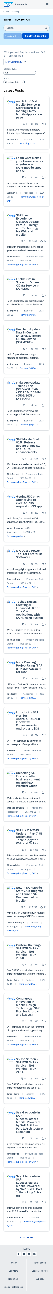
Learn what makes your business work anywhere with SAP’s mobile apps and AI (29, 164)
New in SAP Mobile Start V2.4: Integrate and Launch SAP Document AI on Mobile (29, 894)
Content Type (10, 69)
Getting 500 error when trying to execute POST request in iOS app (29, 501)
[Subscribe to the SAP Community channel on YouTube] (29, 1254)
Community (21, 4)
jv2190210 (11, 694)
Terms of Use (40, 1263)
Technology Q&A (27, 143)
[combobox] (26, 28)
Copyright (13, 1271)
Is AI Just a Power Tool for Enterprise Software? (29, 554)
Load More (26, 1237)
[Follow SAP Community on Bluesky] (24, 1254)
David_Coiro (13, 980)
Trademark (13, 1279)
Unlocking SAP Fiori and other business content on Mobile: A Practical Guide (28, 779)
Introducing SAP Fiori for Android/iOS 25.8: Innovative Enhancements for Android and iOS (29, 720)
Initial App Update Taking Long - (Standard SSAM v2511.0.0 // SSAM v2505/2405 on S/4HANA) (28, 390)
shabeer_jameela (15, 808)
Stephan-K (12, 193)
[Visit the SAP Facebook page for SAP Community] (18, 1254)
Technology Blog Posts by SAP (21, 265)
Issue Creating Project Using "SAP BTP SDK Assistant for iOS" (29, 667)
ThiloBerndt (13, 474)
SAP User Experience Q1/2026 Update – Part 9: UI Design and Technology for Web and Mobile (28, 225)
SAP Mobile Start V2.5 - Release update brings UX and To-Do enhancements (28, 446)
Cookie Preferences (13, 1287)
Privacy (13, 1263)
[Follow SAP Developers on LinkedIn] (34, 1254)
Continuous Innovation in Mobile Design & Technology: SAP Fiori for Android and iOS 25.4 (28, 1006)
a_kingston (12, 311)
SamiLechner (13, 579)
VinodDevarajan (15, 1217)
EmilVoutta (12, 750)
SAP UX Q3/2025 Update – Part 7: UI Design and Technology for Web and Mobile (29, 837)
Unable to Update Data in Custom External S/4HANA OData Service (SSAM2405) (28, 336)
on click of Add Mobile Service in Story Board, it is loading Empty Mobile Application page (29, 109)
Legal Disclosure (40, 1271)
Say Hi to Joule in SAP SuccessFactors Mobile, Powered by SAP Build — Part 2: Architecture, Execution (29, 1122)
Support (40, 1279)
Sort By (7, 78)
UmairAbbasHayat (15, 922)
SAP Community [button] (13, 62)
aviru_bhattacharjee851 (19, 528)
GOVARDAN (12, 139)
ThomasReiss (13, 256)
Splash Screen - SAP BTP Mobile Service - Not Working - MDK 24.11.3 (27, 1065)
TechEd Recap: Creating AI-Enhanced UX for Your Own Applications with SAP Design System (29, 609)
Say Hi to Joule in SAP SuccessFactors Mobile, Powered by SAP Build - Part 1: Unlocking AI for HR (29, 1186)
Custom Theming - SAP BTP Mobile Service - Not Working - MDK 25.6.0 (28, 952)
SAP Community (12, 12)
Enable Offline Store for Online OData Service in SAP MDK (27, 283)
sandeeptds (13, 1154)
